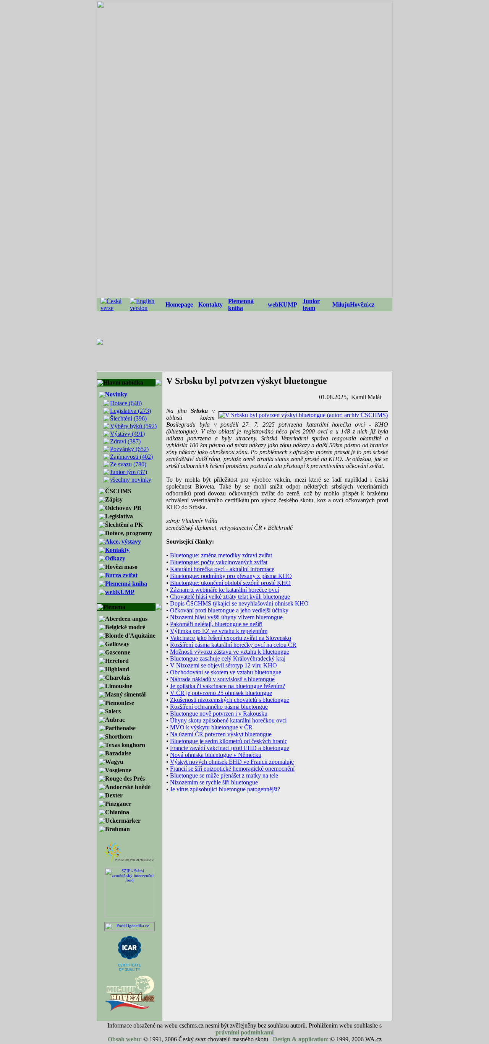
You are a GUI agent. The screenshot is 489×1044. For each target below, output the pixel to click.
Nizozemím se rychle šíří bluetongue (214, 782)
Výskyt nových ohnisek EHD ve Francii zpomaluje (232, 761)
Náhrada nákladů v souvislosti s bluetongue (222, 679)
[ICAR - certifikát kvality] (129, 969)
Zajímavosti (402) (131, 456)
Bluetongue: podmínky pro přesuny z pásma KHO (231, 576)
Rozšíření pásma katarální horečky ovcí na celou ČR (233, 644)
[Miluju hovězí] (129, 1010)
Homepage (179, 304)
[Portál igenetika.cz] (129, 929)
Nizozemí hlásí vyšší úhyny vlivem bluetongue (226, 617)
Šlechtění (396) (128, 418)
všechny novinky (130, 479)
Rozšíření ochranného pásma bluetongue (219, 706)
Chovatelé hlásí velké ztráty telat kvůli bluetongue (230, 596)
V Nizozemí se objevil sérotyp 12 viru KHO (223, 665)
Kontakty (210, 304)
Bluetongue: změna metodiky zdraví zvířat (221, 555)
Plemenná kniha (241, 304)
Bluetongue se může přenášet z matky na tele (224, 775)
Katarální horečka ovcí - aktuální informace (222, 569)
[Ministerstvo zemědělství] (129, 861)
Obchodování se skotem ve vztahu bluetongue (225, 672)
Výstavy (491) (127, 433)
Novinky (116, 394)
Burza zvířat (121, 575)
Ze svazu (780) (128, 464)
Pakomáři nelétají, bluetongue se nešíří (216, 624)
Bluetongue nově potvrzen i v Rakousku (218, 713)
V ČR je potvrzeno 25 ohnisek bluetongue (221, 693)
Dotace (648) (126, 403)
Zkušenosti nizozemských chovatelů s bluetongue (229, 700)
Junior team (311, 304)
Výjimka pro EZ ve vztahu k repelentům (218, 631)
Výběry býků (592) (133, 426)
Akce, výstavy (123, 541)
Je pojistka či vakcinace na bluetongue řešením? (227, 686)
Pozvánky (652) (129, 449)
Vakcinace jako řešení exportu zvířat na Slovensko (230, 638)
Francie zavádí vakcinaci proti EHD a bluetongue (229, 748)
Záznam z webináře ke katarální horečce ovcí (224, 589)
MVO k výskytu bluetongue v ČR (211, 727)
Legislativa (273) (130, 411)
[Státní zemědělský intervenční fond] (129, 916)
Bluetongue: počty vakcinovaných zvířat (218, 562)
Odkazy (115, 558)
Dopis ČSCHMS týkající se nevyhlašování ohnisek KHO (239, 603)
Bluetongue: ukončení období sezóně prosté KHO (230, 583)
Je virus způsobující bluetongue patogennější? (225, 789)
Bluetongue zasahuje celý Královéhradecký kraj (227, 658)
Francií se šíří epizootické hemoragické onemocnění (232, 768)
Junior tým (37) (128, 472)
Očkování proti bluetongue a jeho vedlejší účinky (229, 610)
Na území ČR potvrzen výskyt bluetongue (221, 734)
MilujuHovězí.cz (353, 304)
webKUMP (282, 304)
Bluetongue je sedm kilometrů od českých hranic (228, 741)
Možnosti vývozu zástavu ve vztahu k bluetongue (229, 651)
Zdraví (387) (125, 441)
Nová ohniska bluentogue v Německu (215, 755)
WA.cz (373, 1039)
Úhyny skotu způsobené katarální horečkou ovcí (228, 720)
